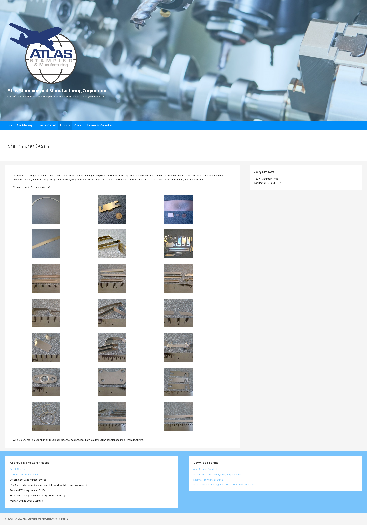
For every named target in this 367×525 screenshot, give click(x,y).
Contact (78, 125)
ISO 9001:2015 (17, 469)
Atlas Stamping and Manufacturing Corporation (57, 90)
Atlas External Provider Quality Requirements (217, 474)
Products (65, 125)
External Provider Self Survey (208, 479)
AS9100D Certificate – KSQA (24, 474)
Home (9, 125)
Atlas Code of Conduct (205, 469)
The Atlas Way (24, 125)
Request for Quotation (99, 125)
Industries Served (46, 125)
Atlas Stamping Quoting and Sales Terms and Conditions (223, 484)
